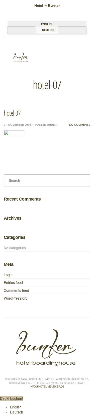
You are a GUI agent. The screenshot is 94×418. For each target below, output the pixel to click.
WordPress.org (16, 298)
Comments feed (16, 290)
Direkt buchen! (11, 398)
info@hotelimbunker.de (47, 386)
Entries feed (13, 282)
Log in (9, 274)
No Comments (79, 124)
